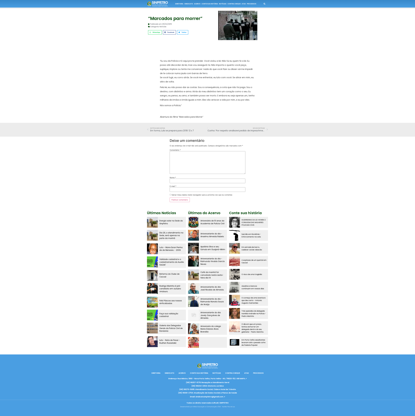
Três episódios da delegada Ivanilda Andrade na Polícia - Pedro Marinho (254, 313)
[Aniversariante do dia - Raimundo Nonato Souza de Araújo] (193, 301)
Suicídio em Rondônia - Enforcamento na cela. (251, 235)
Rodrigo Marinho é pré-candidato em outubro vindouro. (170, 289)
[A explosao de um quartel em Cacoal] (234, 261)
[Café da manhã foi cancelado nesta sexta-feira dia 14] (193, 274)
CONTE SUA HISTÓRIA (210, 4)
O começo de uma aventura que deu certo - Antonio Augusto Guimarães (253, 300)
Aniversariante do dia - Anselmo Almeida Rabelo (212, 235)
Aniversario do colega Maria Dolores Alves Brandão (210, 329)
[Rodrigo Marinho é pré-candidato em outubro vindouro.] (152, 288)
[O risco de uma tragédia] (234, 274)
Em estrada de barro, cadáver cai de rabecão (252, 248)
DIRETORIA (179, 4)
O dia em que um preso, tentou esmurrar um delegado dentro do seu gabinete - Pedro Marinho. (253, 328)
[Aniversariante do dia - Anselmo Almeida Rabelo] (193, 235)
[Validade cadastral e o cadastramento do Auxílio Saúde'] (152, 261)
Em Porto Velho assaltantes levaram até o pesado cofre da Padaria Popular (253, 342)
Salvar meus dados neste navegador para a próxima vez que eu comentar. (202, 195)
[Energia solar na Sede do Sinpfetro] (152, 222)
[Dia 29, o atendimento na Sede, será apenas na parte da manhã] (152, 235)
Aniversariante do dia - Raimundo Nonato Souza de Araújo (212, 302)
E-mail (173, 186)
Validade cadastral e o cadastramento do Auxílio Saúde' (171, 262)
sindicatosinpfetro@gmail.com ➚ (210, 396)
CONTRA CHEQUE (234, 4)
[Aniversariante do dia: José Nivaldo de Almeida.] (193, 288)
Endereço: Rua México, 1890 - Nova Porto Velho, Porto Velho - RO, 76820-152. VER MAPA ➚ (207, 378)
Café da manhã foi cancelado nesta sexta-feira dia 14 (211, 275)
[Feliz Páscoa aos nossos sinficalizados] (152, 302)
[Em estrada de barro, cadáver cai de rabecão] (234, 248)
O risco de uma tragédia (252, 274)
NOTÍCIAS (222, 4)
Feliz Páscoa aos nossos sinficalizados (170, 302)
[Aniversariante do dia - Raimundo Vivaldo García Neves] (193, 261)
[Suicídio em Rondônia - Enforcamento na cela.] (234, 235)
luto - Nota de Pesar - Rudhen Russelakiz (169, 341)
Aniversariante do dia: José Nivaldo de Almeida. (212, 288)
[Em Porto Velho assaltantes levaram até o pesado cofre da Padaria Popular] (234, 342)
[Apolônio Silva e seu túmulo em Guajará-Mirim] (193, 248)
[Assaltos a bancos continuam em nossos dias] (234, 287)
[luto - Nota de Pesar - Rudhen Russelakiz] (152, 341)
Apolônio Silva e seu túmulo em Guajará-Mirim (212, 248)
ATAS (244, 4)
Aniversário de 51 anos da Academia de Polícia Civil (212, 222)
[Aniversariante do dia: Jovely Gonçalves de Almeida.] (193, 315)
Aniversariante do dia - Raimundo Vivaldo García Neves (212, 261)
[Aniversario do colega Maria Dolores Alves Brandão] (193, 328)
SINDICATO (188, 4)
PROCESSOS (251, 4)
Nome (173, 177)
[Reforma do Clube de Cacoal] (152, 275)
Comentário (175, 150)
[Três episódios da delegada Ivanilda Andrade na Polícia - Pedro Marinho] (234, 313)
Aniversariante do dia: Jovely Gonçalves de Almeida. (210, 315)
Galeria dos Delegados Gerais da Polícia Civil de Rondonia (171, 328)
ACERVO (197, 4)
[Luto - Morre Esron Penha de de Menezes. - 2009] (152, 248)
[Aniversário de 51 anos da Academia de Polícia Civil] (193, 222)
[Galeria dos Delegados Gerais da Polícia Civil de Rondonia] (152, 328)
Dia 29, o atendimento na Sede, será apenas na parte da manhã (171, 235)
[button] (155, 32)
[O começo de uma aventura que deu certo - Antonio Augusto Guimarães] (234, 300)
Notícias (162, 26)
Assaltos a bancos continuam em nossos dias (253, 287)
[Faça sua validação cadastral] (152, 315)
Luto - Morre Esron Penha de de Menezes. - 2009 (171, 249)
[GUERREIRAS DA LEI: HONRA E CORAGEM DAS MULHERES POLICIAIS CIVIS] (234, 222)
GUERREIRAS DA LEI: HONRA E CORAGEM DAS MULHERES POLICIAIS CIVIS (254, 222)
